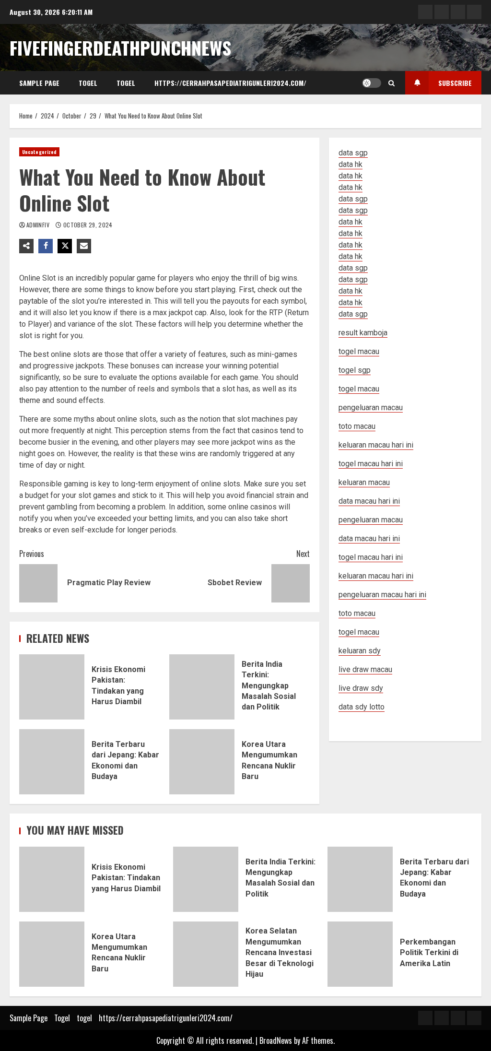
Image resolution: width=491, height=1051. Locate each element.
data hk (350, 164)
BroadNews (275, 1040)
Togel (88, 83)
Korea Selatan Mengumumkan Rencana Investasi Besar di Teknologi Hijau (205, 954)
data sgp (353, 152)
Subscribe (455, 83)
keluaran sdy (360, 650)
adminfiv (38, 225)
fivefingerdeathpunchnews (120, 47)
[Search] (391, 83)
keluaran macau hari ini (376, 575)
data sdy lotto (362, 706)
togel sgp (355, 370)
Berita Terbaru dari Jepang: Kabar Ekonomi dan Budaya (51, 761)
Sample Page (39, 83)
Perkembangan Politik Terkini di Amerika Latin (360, 954)
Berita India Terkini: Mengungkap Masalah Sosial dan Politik (201, 687)
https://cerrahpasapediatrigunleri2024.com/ (230, 83)
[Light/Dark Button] (371, 83)
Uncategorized (39, 151)
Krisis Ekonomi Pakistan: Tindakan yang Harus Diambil (51, 687)
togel (126, 83)
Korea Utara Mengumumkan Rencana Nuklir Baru (201, 761)
